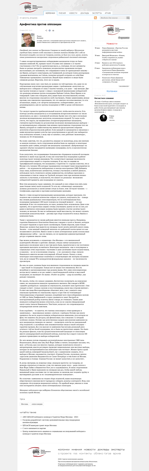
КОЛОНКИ (50, 13)
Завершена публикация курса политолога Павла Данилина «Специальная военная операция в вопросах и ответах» (115, 71)
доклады (103, 449)
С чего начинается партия (34, 428)
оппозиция (37, 404)
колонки (64, 449)
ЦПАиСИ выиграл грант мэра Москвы (40, 425)
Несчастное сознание (104, 98)
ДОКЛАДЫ (85, 13)
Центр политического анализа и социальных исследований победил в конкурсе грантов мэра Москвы (54, 432)
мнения (77, 449)
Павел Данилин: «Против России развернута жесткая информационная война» (115, 50)
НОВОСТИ (73, 13)
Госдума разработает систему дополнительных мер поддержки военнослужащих (51, 421)
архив (117, 453)
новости (90, 449)
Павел (39, 36)
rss (75, 453)
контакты (85, 453)
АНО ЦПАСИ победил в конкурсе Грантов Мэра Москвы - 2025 (50, 417)
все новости (123, 86)
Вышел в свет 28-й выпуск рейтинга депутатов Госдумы (113, 64)
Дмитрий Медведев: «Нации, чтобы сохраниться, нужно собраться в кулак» (113, 57)
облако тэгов (102, 453)
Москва (24, 404)
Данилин (40, 38)
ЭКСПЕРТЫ (97, 13)
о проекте (64, 453)
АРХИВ (108, 13)
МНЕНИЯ (62, 13)
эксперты (118, 449)
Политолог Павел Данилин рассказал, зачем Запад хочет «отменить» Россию (113, 80)
